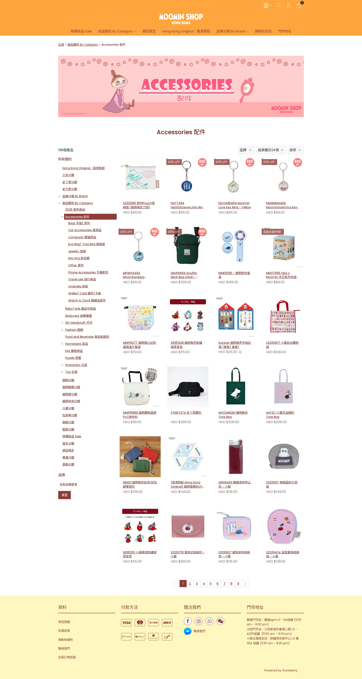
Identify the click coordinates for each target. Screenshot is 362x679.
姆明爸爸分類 (71, 401)
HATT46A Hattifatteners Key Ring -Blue (187, 205)
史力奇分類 (69, 189)
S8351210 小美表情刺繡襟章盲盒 (139, 554)
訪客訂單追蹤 (67, 657)
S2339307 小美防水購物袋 (282, 345)
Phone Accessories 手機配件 (88, 272)
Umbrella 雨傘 (78, 286)
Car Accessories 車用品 (84, 230)
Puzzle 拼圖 (73, 358)
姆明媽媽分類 (71, 387)
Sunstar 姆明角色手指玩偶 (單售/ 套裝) (234, 345)
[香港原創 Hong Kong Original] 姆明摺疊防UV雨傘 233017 (186, 485)
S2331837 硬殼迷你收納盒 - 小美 (234, 554)
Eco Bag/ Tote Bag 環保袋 (86, 244)
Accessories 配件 (77, 217)
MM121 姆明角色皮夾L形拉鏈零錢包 (140, 485)
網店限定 (149, 31)
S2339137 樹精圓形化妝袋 (281, 485)
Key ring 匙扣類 (78, 258)
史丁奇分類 (69, 182)
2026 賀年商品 (75, 209)
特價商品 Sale (81, 31)
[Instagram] (198, 621)
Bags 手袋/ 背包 (79, 223)
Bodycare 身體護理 (78, 316)
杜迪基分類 (69, 415)
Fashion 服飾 (74, 330)
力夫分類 (68, 175)
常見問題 (64, 622)
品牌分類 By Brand (230, 31)
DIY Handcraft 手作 (78, 323)
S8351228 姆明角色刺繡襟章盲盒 (186, 345)
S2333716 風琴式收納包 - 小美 (188, 554)
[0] (298, 5)
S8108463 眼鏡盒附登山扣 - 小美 (234, 485)
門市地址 (284, 31)
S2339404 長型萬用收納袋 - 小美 (282, 554)
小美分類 (68, 408)
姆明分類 (68, 380)
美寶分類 (68, 457)
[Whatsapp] (209, 621)
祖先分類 (68, 443)
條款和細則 (65, 640)
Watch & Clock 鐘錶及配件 (87, 300)
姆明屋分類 (69, 394)
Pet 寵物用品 (74, 351)
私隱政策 (64, 631)
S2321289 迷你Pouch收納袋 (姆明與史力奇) (139, 205)
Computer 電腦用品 (82, 237)
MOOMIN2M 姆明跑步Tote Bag (233, 415)
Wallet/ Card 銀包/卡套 (84, 293)
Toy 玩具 (71, 372)
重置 (64, 495)
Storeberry (289, 670)
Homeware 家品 (76, 344)
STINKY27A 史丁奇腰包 (186, 413)
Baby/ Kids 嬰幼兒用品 (80, 309)
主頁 (61, 45)
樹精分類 (68, 422)
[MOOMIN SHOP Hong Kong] (181, 18)
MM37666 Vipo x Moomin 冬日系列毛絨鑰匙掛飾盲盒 (282, 275)
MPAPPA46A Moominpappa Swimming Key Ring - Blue (138, 275)
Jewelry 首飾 (77, 251)
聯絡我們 (64, 648)
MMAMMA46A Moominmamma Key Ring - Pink (281, 205)
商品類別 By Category (115, 31)
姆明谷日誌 (263, 31)
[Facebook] (187, 621)
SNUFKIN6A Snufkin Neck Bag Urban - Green (184, 275)
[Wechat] (220, 621)
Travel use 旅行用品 (82, 279)
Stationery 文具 (76, 365)
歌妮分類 (68, 429)
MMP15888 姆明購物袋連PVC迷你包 (139, 415)
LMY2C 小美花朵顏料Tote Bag (280, 415)
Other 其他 (76, 265)
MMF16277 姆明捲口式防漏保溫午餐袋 (139, 345)
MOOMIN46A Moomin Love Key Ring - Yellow (234, 205)
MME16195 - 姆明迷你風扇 (234, 275)
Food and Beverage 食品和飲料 (87, 337)
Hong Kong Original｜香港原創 (186, 31)
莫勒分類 (68, 464)
